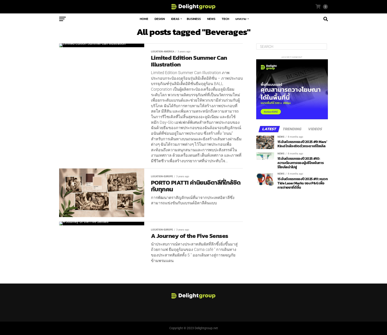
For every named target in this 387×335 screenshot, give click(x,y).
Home (144, 19)
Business (194, 19)
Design (160, 19)
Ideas (175, 19)
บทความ (240, 19)
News (211, 19)
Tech (225, 19)
